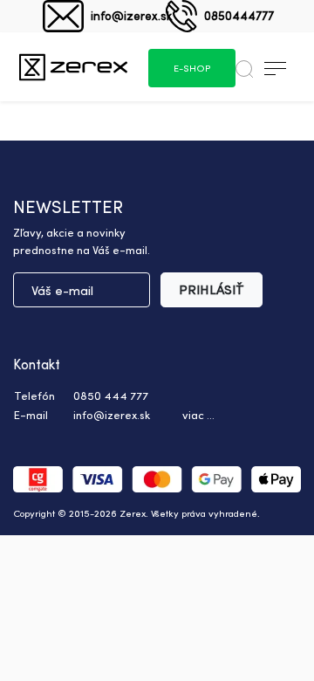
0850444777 (239, 15)
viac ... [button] (198, 415)
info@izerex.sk (131, 15)
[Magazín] (73, 67)
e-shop (192, 68)
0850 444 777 (110, 395)
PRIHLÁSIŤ (211, 289)
